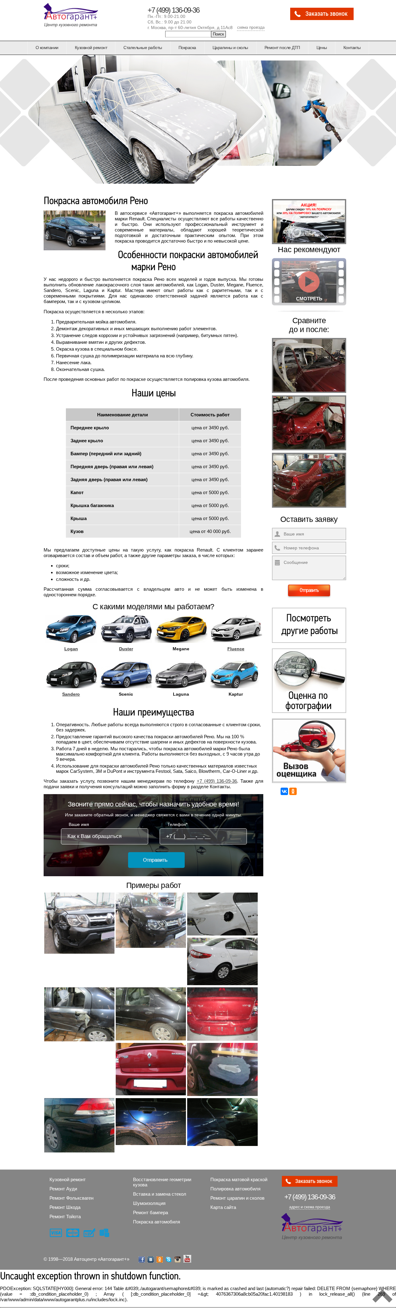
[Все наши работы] (309, 625)
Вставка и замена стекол (159, 1194)
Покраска (187, 47)
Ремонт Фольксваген (71, 1198)
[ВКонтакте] (284, 791)
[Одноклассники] (293, 791)
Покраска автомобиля (156, 1221)
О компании (47, 47)
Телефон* (177, 824)
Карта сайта (223, 1207)
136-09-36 (309, 1197)
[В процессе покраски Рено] (309, 450)
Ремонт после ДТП (282, 47)
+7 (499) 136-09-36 (173, 10)
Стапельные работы (142, 47)
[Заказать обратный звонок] (322, 18)
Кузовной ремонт (91, 47)
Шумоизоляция (149, 1203)
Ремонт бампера (150, 1212)
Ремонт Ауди (63, 1188)
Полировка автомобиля (235, 1188)
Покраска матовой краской (238, 1179)
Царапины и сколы (230, 47)
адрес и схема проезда (309, 1207)
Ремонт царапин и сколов (237, 1198)
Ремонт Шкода (65, 1207)
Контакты (352, 47)
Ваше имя (79, 824)
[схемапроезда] (251, 28)
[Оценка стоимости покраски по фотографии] (309, 680)
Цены (321, 47)
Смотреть (309, 298)
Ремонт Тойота (65, 1216)
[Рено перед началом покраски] (309, 393)
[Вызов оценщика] (309, 751)
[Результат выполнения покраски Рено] (309, 508)
